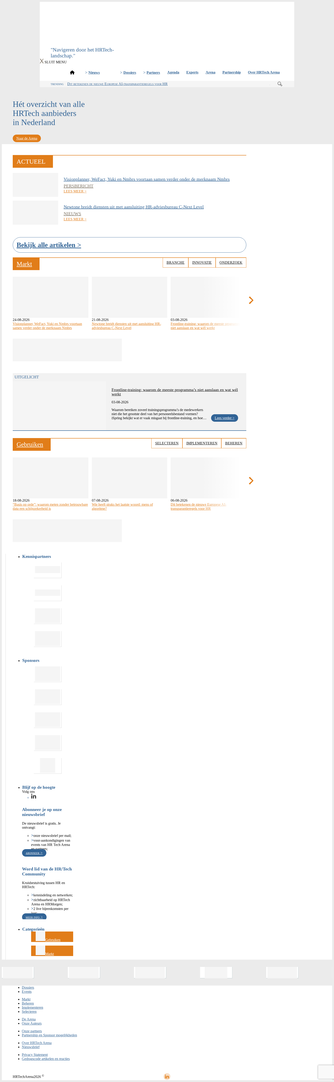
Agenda (173, 72)
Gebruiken (52, 940)
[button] (251, 300)
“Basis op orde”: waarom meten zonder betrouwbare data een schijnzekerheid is (50, 506)
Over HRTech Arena (264, 72)
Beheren (233, 443)
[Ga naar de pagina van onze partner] (18, 972)
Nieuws (94, 72)
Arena (210, 72)
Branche (175, 262)
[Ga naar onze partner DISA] (48, 766)
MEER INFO (33, 917)
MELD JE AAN (167, 40)
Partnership (231, 72)
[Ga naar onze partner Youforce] (48, 593)
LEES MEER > (75, 191)
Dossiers (129, 72)
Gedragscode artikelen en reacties (46, 1059)
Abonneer (33, 853)
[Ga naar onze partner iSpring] (48, 570)
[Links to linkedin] (33, 797)
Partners (153, 72)
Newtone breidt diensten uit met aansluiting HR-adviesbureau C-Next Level (134, 206)
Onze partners (32, 1031)
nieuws (72, 213)
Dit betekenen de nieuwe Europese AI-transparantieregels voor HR (117, 84)
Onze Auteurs (32, 1023)
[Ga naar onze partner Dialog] (48, 743)
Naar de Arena (26, 138)
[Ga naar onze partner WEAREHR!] (48, 674)
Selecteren (167, 443)
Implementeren (201, 443)
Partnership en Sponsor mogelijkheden (49, 1035)
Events (27, 991)
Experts (192, 72)
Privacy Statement (35, 1055)
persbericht (78, 185)
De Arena (29, 1019)
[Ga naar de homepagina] (72, 72)
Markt (49, 954)
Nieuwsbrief (31, 1047)
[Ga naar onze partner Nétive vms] (48, 639)
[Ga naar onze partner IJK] (48, 720)
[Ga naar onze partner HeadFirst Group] (48, 616)
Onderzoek (230, 262)
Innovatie (202, 262)
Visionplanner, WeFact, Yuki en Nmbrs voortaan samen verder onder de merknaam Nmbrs (147, 179)
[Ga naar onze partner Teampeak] (48, 697)
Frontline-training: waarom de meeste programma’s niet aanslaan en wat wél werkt (207, 326)
